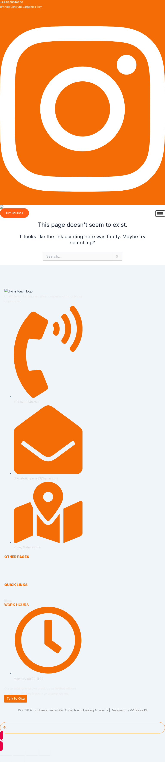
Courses (10, 576)
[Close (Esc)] (45, 752)
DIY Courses (14, 213)
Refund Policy (14, 597)
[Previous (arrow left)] (6, 759)
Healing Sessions (16, 572)
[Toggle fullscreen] (19, 752)
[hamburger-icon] (160, 213)
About (8, 565)
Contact (9, 580)
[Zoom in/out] (6, 752)
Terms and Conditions (19, 593)
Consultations (13, 569)
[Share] (32, 752)
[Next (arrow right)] (19, 759)
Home (8, 561)
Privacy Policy (14, 589)
